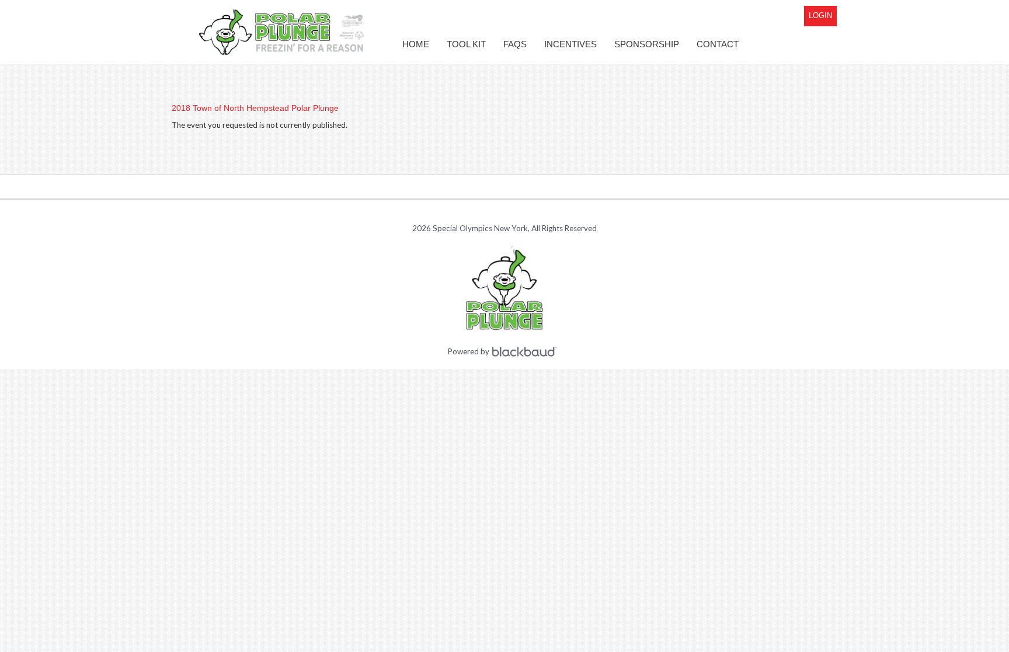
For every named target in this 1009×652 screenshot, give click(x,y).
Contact (718, 44)
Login (820, 15)
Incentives (570, 44)
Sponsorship (646, 44)
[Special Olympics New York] (282, 32)
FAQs (515, 44)
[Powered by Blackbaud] (526, 351)
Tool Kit (466, 44)
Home (415, 44)
